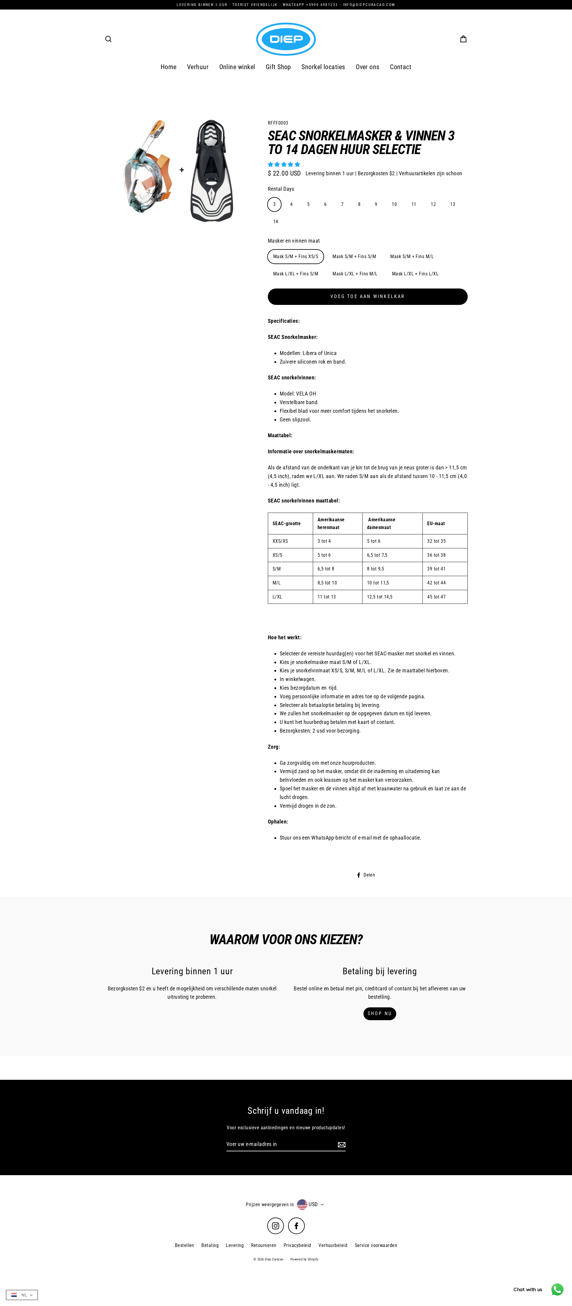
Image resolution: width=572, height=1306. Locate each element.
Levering (235, 1245)
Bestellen (184, 1245)
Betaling (210, 1245)
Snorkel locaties (323, 67)
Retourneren (263, 1245)
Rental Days (281, 189)
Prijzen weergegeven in (270, 1204)
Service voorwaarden (376, 1245)
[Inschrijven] (341, 1145)
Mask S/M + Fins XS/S (295, 256)
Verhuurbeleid (332, 1245)
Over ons (368, 67)
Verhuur (198, 67)
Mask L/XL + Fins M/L (354, 274)
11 (413, 204)
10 (394, 204)
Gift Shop (278, 67)
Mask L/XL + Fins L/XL (415, 274)
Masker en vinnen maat (294, 241)
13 (452, 204)
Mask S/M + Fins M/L (412, 256)
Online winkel (237, 67)
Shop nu (380, 1013)
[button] (284, 164)
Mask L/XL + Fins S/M (295, 274)
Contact (400, 67)
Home (169, 67)
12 (433, 204)
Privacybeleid (297, 1245)
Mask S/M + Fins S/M (354, 256)
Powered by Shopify (304, 1259)
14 (275, 221)
